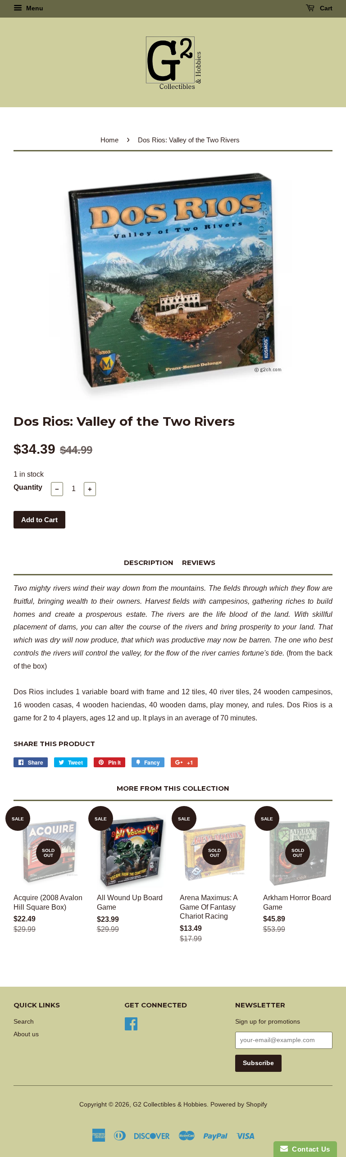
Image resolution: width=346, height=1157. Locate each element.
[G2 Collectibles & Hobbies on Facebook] (131, 1023)
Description (148, 562)
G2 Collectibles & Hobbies (170, 1104)
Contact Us (309, 1149)
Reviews (198, 562)
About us (26, 1034)
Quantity (28, 487)
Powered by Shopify (238, 1104)
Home (109, 140)
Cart (325, 8)
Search (24, 1021)
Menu (33, 8)
